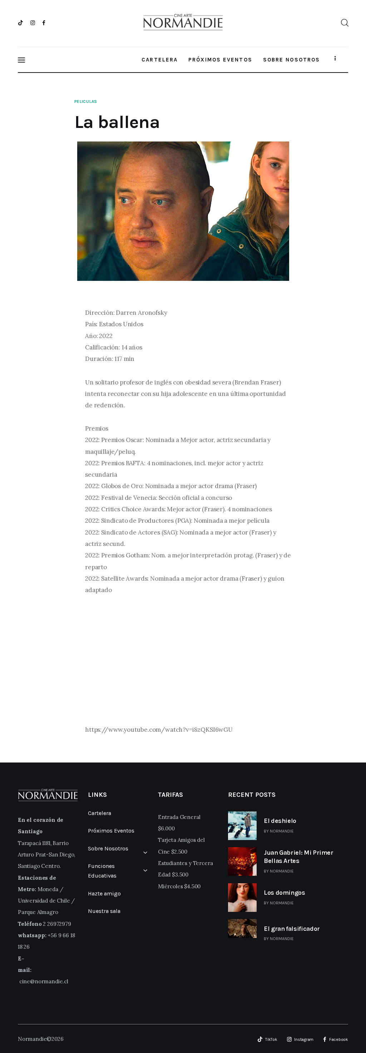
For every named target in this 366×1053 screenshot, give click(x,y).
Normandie (282, 831)
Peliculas (85, 101)
